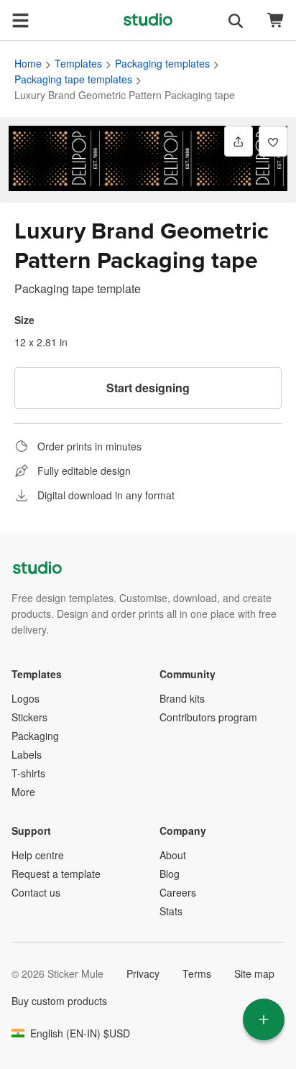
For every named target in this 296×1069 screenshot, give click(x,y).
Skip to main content (10, 10)
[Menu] (20, 20)
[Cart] (276, 20)
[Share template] (238, 141)
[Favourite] (273, 141)
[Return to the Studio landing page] (148, 20)
